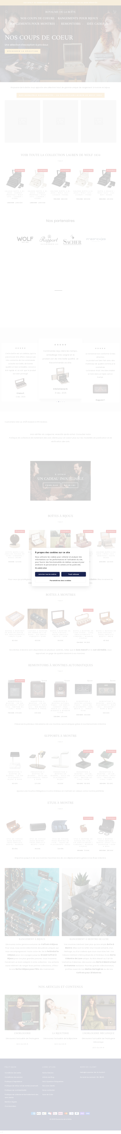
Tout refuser (73, 574)
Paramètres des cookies (60, 580)
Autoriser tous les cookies (47, 574)
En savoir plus (41, 568)
